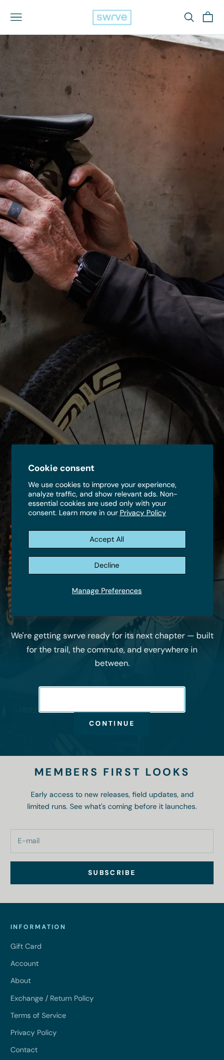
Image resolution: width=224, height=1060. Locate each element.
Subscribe (112, 872)
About (20, 980)
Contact (24, 1049)
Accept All (107, 539)
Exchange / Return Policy (52, 998)
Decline (106, 565)
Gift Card (26, 946)
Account (24, 963)
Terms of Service (38, 1015)
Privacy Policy (143, 512)
